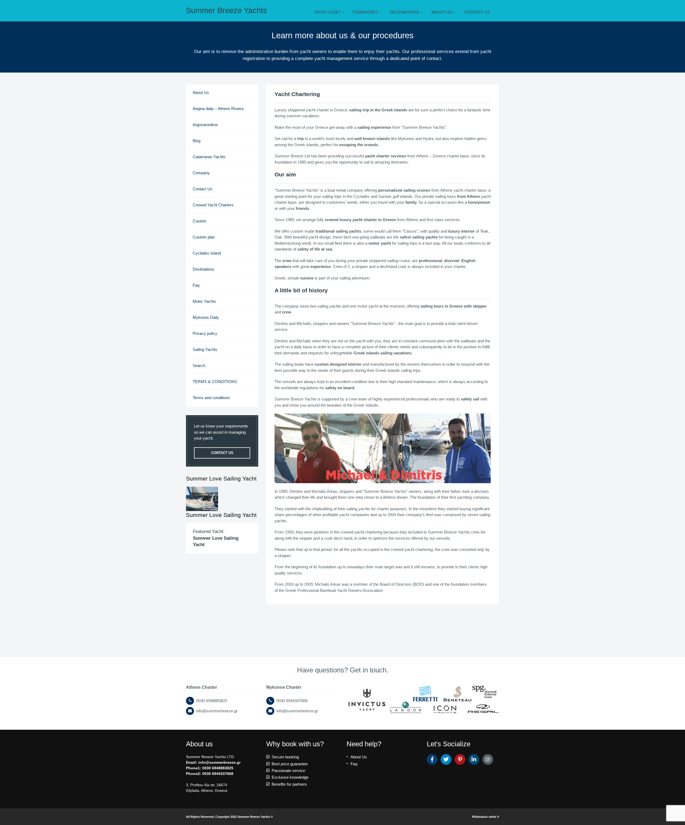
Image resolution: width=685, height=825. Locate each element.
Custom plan (204, 237)
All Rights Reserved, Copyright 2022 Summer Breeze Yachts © (229, 816)
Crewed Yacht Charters (213, 205)
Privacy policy (205, 333)
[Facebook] (432, 759)
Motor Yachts (204, 301)
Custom (200, 221)
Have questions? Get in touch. (342, 670)
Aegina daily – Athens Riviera (218, 108)
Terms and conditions (211, 397)
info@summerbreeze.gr (219, 762)
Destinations (203, 269)
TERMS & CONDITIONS (215, 381)
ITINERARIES (366, 12)
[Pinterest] (460, 759)
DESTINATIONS (405, 12)
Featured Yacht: (215, 538)
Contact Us (202, 189)
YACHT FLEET (328, 12)
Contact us (222, 453)
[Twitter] (446, 759)
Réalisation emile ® (485, 816)
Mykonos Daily (206, 317)
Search (199, 365)
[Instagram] (487, 759)
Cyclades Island (207, 253)
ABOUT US (442, 12)
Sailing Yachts (205, 349)
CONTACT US (477, 12)
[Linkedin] (474, 759)
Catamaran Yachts (209, 156)
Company (201, 173)
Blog (196, 140)
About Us (201, 92)
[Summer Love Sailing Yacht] (222, 499)
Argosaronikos (205, 124)
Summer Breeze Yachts (226, 10)
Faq (196, 285)
